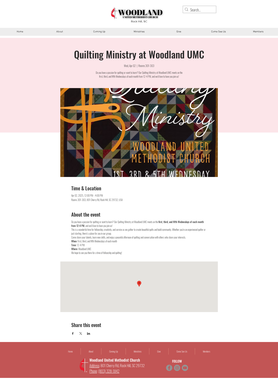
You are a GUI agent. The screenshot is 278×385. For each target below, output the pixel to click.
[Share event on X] (80, 333)
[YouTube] (185, 368)
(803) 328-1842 (108, 371)
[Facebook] (169, 368)
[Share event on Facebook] (72, 333)
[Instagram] (177, 368)
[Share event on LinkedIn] (88, 333)
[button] (59, 33)
